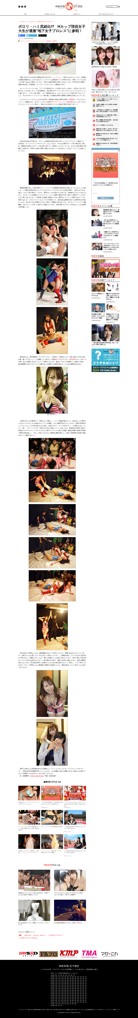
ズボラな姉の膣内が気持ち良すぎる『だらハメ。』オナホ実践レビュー (107, 139)
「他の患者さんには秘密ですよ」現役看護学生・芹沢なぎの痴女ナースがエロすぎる (107, 110)
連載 (48, 102)
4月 (66, 975)
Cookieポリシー (102, 1009)
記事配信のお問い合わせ (71, 1009)
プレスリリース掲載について (113, 1009)
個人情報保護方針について (91, 1009)
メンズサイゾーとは (23, 1009)
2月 (71, 975)
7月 (58, 975)
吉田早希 (54, 41)
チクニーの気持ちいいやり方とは (104, 125)
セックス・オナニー (39, 935)
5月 (63, 975)
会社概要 (35, 1009)
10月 (62, 977)
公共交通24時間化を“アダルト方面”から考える (68, 923)
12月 (56, 977)
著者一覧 (30, 1009)
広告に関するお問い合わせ (59, 1009)
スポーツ (22, 41)
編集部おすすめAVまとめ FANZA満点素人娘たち (106, 144)
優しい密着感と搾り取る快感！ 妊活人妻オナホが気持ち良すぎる (107, 120)
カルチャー (21, 38)
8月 (56, 975)
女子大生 (58, 359)
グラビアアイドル (30, 41)
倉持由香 (48, 41)
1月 (74, 975)
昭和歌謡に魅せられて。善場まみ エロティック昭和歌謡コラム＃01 (111, 211)
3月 (69, 975)
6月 (61, 975)
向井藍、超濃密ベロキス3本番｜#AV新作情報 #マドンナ (106, 105)
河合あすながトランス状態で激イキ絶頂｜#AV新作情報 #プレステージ (107, 115)
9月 (65, 977)
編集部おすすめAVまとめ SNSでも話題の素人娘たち (107, 134)
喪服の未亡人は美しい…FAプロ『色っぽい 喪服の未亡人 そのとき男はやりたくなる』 (107, 129)
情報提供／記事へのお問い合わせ (45, 1009)
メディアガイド (81, 1009)
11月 (59, 977)
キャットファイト (40, 41)
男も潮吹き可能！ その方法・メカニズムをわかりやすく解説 (98, 316)
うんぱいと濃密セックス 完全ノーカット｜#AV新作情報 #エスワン (107, 99)
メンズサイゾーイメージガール (28, 938)
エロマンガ (27, 935)
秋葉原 (71, 99)
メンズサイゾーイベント (55, 935)
